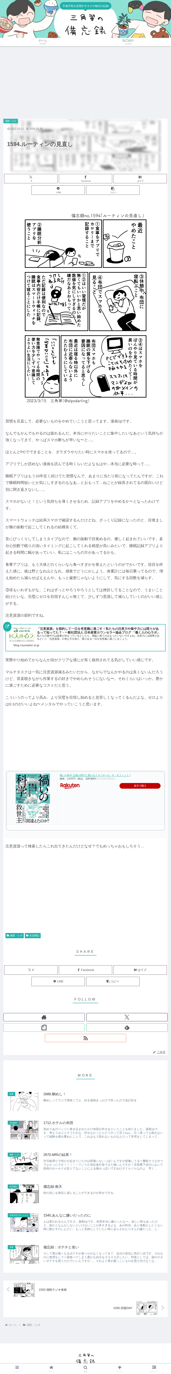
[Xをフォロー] (127, 1017)
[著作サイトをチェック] (44, 1017)
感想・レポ (16, 935)
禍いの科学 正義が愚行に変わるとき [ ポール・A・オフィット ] (95, 775)
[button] (113, 190)
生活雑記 (34, 935)
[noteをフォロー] (44, 1027)
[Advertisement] (85, 80)
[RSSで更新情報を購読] (85, 1038)
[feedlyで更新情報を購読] (127, 1027)
